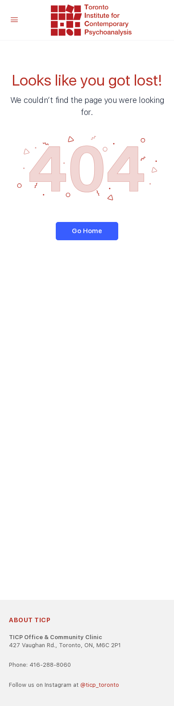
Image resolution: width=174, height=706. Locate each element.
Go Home (87, 231)
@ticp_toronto (99, 684)
